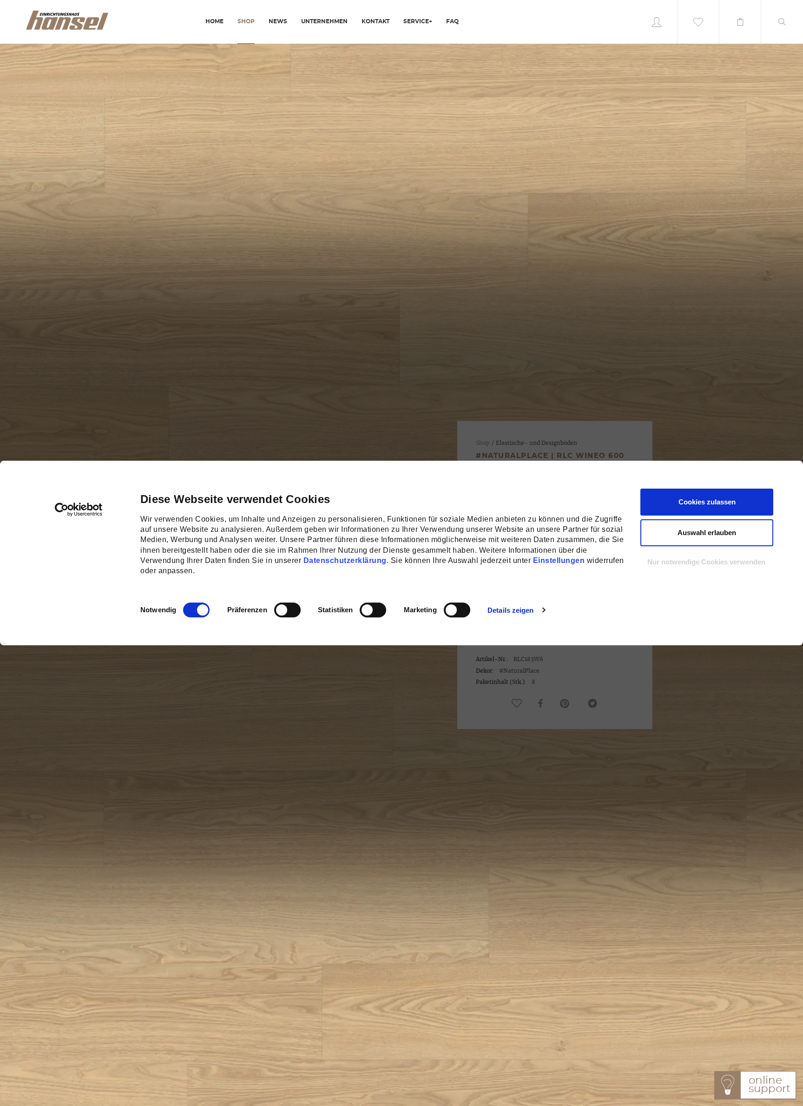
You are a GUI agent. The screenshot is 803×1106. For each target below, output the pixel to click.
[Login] (657, 22)
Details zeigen (510, 610)
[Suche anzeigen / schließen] (782, 22)
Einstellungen (559, 560)
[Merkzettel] (698, 22)
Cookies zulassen (707, 502)
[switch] (277, 610)
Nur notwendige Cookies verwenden (706, 562)
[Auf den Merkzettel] (517, 703)
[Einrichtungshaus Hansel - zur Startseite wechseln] (67, 19)
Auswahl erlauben (707, 532)
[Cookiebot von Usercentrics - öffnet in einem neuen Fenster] (78, 510)
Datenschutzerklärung (345, 560)
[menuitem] (214, 22)
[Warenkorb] (740, 22)
